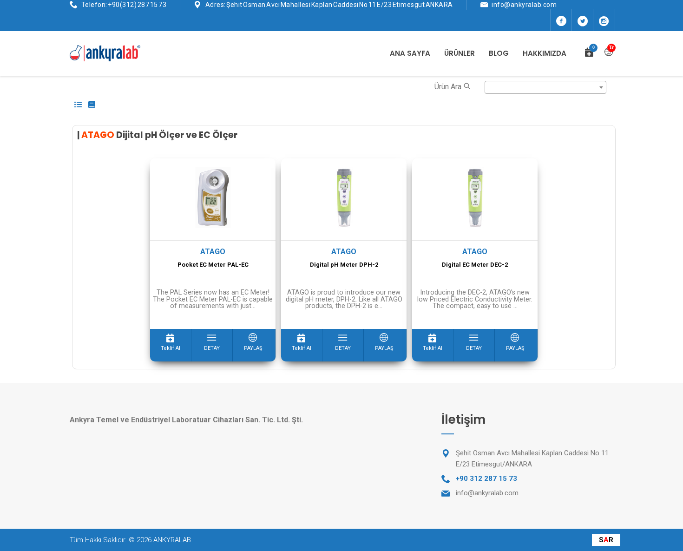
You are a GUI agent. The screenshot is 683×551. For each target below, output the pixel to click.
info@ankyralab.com (524, 4)
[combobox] (546, 87)
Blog (499, 53)
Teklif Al (170, 348)
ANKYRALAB (172, 540)
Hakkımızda (544, 53)
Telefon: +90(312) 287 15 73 (124, 4)
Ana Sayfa (410, 53)
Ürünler (459, 53)
